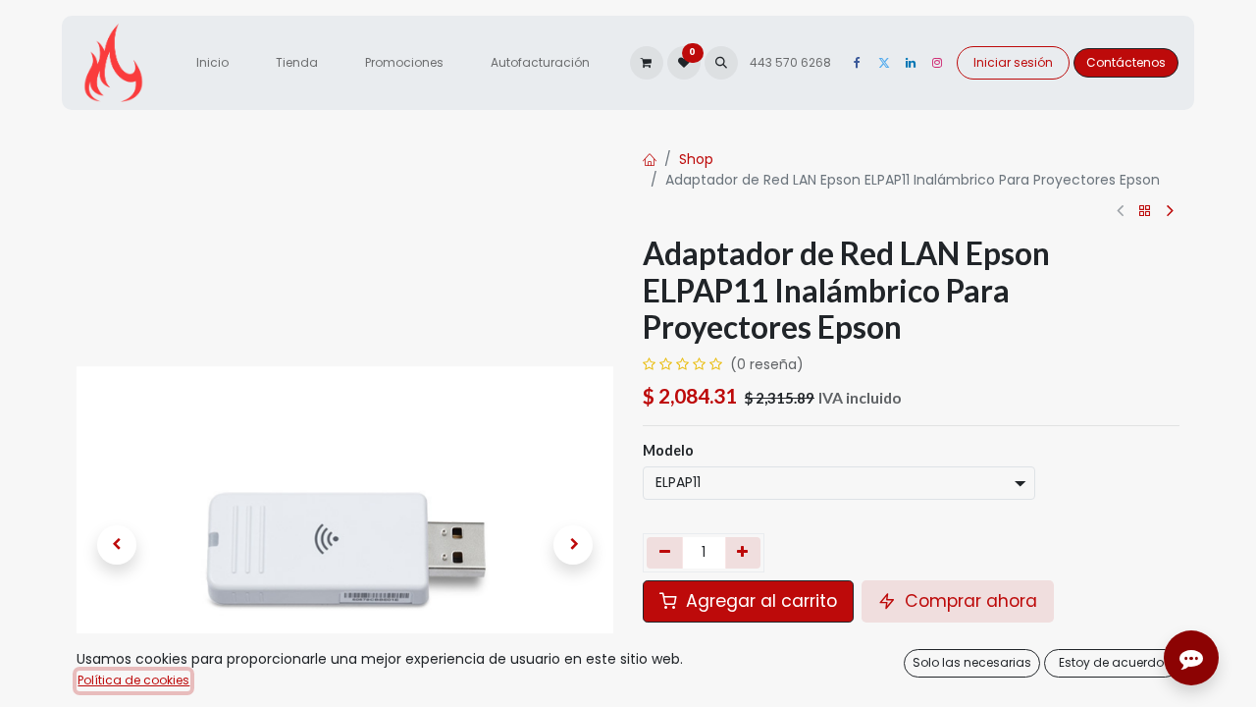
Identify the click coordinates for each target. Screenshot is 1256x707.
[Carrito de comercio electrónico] (646, 63)
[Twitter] (884, 63)
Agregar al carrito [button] (759, 601)
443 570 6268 (792, 62)
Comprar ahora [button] (968, 601)
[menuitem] (212, 63)
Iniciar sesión (1013, 62)
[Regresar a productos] (1145, 211)
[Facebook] (857, 63)
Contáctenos (1126, 62)
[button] (721, 63)
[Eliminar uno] (665, 553)
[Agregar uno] (743, 553)
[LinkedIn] (910, 63)
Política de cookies (133, 680)
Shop (696, 159)
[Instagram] (937, 63)
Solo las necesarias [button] (972, 662)
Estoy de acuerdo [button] (1111, 662)
